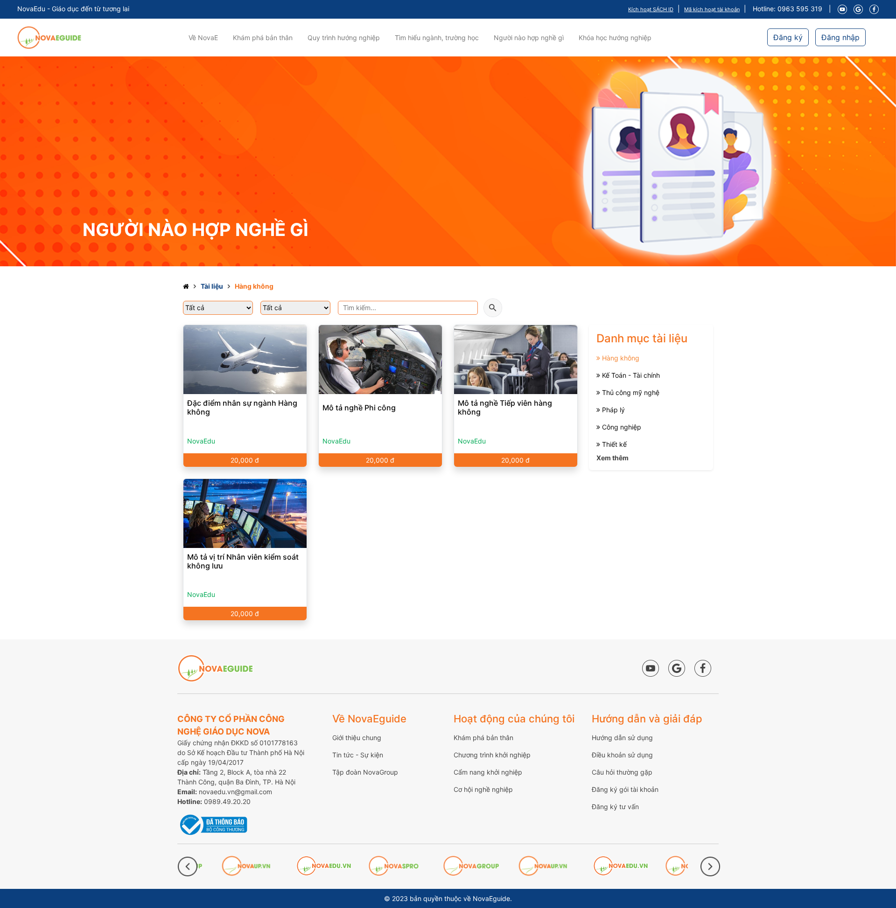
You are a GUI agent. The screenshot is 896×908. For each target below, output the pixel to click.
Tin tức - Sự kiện (357, 755)
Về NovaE (203, 38)
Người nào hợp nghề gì (529, 38)
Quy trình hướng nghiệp (344, 38)
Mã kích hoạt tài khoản (712, 9)
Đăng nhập (840, 37)
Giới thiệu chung (356, 738)
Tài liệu (212, 286)
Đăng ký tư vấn (615, 807)
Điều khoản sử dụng (622, 755)
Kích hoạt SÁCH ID (650, 9)
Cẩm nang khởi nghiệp (488, 772)
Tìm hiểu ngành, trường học (437, 38)
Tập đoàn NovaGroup (365, 772)
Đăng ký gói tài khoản (625, 789)
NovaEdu (201, 441)
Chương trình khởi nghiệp (492, 755)
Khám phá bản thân (263, 38)
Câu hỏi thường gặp (622, 772)
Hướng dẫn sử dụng (622, 738)
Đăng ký (788, 37)
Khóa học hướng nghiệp (615, 38)
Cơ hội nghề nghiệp (483, 789)
